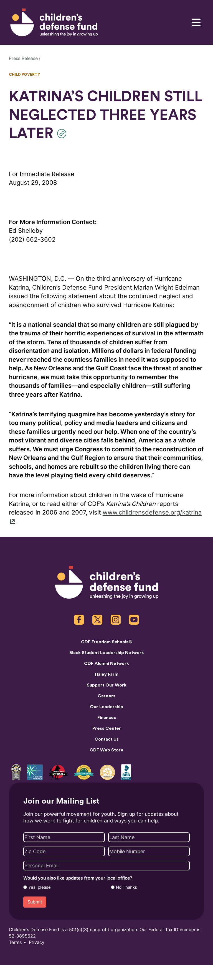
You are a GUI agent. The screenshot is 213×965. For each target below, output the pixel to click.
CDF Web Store (106, 750)
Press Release (23, 58)
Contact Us (107, 739)
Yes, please (39, 887)
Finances (106, 717)
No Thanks (126, 887)
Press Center (106, 728)
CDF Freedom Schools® (106, 642)
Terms (15, 942)
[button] (63, 133)
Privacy (36, 942)
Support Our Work (106, 685)
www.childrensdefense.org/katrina (152, 512)
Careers (106, 696)
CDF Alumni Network (106, 663)
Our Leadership (106, 707)
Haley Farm (106, 674)
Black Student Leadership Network (106, 652)
